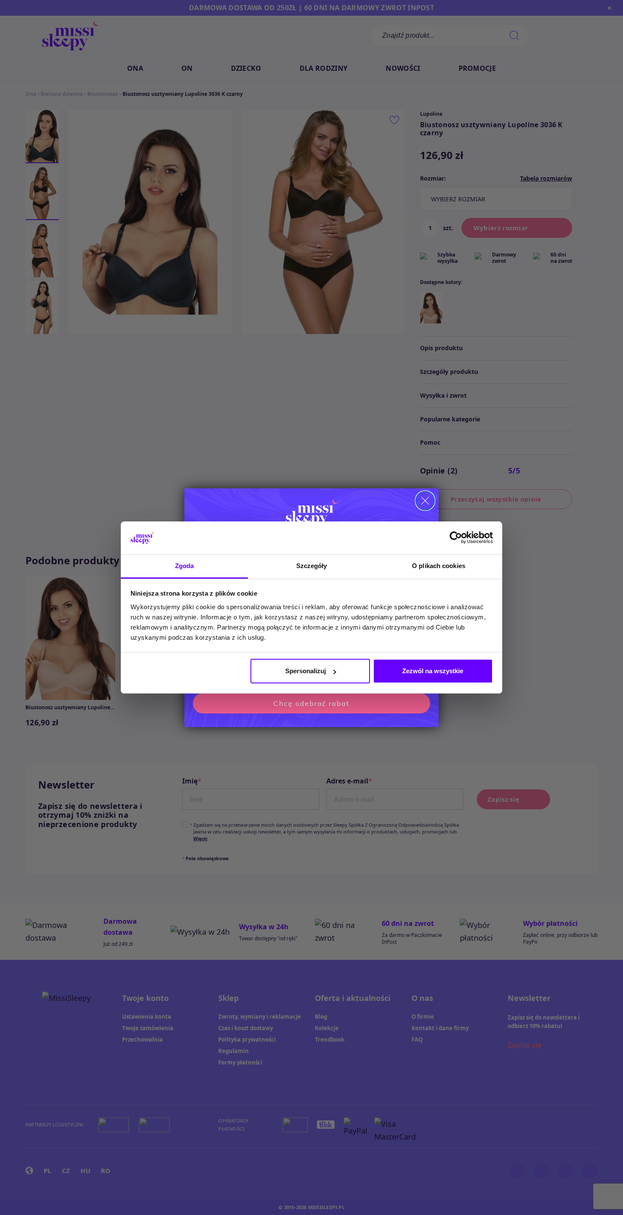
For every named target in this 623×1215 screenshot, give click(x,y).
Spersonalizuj (305, 670)
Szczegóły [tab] (311, 565)
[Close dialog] (425, 500)
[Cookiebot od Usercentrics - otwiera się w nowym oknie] (456, 538)
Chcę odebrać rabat (311, 703)
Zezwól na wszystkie (432, 670)
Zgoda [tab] (184, 565)
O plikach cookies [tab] (438, 565)
